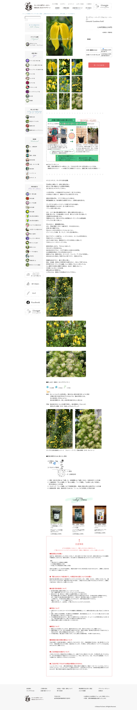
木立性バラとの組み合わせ (36, 229)
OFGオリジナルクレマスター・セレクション (36, 44)
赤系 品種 (32, 198)
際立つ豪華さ (33, 234)
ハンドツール (33, 173)
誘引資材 (32, 168)
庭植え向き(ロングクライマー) (51, 13)
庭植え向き (32, 125)
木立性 (31, 96)
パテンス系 (35, 60)
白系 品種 (32, 207)
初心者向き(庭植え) (34, 220)
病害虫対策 (32, 160)
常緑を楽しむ (33, 260)
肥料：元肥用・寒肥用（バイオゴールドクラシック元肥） (78, 526)
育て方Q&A (60, 690)
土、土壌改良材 (33, 146)
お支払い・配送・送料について (64, 688)
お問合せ (89, 4)
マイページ (71, 4)
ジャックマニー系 (36, 69)
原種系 (29, 13)
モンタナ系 (32, 78)
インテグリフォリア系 (35, 91)
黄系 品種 (62, 13)
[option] (64, 36)
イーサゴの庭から (70, 13)
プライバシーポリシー (104, 688)
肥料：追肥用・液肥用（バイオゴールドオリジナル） (100, 526)
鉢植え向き (32, 117)
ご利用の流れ (44, 688)
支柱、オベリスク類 (34, 164)
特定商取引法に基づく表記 (85, 688)
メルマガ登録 (55, 4)
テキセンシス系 (33, 87)
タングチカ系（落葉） (37, 13)
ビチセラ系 (32, 83)
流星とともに (33, 247)
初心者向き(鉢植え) (34, 216)
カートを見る (81, 4)
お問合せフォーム (95, 696)
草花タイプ (34, 121)
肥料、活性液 (33, 155)
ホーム (24, 13)
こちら (61, 600)
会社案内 (28, 688)
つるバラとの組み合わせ (35, 225)
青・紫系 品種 (33, 194)
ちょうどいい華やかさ (35, 238)
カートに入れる (99, 65)
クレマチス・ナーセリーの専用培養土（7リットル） (56, 526)
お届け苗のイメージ (46, 690)
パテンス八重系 (36, 65)
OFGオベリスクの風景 (35, 265)
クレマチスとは (30, 690)
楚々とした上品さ (34, 242)
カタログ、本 (33, 177)
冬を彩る (32, 256)
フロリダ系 (32, 74)
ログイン (63, 4)
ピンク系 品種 (33, 203)
